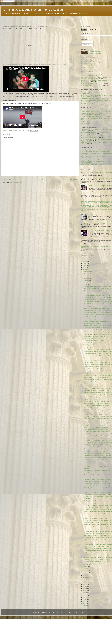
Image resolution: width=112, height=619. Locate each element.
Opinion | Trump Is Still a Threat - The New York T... (97, 483)
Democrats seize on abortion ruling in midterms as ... (97, 336)
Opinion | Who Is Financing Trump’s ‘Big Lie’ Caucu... (97, 451)
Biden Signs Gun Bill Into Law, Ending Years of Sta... (97, 345)
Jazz (61, 13)
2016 (84, 586)
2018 (84, 582)
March (86, 568)
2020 (84, 577)
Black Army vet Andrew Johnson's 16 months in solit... (98, 481)
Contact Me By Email (59, 21)
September (87, 278)
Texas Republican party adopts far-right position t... (97, 414)
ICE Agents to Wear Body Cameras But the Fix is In (94, 98)
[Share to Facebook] (35, 131)
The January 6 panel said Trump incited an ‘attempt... (98, 492)
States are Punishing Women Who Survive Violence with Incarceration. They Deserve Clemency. (95, 101)
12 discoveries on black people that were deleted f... (97, 405)
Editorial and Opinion (37, 13)
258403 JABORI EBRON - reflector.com (91, 84)
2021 (84, 575)
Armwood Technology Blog (88, 64)
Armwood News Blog (86, 60)
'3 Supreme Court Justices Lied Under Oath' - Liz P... (97, 340)
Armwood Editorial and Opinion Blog (90, 62)
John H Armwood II (95, 51)
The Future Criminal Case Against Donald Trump (96, 459)
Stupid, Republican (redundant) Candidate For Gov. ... (98, 488)
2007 (84, 601)
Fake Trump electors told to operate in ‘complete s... (97, 535)
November (87, 273)
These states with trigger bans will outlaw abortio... (97, 360)
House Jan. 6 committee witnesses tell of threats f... (97, 386)
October (86, 276)
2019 (84, 580)
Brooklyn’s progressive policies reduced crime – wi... (97, 373)
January (86, 572)
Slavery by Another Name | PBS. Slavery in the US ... (97, 425)
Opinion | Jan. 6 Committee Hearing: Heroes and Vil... (98, 509)
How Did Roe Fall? (89, 347)
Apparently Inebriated (89, 468)
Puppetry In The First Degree (91, 399)
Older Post (73, 179)
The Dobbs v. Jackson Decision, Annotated (95, 366)
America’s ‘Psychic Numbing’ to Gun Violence (95, 518)
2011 (84, 597)
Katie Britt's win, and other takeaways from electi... (97, 384)
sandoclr (73, 612)
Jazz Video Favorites (86, 67)
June (85, 284)
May (85, 564)
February (86, 570)
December (87, 271)
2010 (84, 599)
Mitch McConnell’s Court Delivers (92, 323)
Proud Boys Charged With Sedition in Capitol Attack (97, 542)
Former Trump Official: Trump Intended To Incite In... (97, 479)
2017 (84, 584)
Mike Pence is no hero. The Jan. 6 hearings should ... (98, 436)
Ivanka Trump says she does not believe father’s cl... (97, 516)
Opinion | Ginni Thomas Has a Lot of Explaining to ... (97, 431)
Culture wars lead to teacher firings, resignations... (97, 438)
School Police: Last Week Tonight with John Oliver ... (97, 546)
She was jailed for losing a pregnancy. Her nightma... (97, 555)
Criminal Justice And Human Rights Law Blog (33, 9)
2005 (84, 605)
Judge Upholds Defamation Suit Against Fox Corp (97, 349)
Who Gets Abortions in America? (92, 338)
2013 (84, 592)
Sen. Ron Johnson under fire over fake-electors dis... (97, 377)
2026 (84, 261)
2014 (84, 590)
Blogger (84, 612)
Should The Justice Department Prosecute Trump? (97, 327)
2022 (84, 269)
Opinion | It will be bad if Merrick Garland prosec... (97, 368)
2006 (84, 603)
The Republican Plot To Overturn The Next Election (97, 552)
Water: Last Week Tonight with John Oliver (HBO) (97, 334)
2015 (84, 588)
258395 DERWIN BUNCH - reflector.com (91, 85)
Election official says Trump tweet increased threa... (97, 470)
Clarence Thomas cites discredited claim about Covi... (98, 286)
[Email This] (31, 131)
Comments (86, 44)
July (85, 282)
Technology (84, 13)
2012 (84, 595)
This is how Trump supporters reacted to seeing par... (98, 332)
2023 (84, 267)
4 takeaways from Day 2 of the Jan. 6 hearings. (96, 466)
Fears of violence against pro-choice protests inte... (97, 321)
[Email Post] (28, 130)
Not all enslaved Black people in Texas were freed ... (97, 427)
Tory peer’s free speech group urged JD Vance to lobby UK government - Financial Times (96, 136)
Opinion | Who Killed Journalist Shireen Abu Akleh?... (97, 561)
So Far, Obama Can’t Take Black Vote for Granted (94, 194)
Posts (84, 41)
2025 (84, 263)
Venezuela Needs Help (90, 490)
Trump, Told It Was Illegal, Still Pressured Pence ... (97, 444)
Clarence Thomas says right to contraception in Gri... (97, 362)
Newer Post (7, 179)
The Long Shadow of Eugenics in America (95, 501)
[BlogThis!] (32, 131)
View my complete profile (95, 53)
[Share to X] (34, 131)
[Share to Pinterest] (37, 131)
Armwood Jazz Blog (86, 65)
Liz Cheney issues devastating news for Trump (96, 462)
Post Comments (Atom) (16, 182)
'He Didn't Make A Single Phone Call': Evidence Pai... (97, 503)
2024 (84, 265)
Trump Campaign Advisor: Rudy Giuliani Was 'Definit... (98, 477)
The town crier (87, 498)
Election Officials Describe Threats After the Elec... (97, 390)
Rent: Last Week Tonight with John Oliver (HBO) (96, 412)
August (86, 280)
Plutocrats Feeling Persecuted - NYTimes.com (93, 223)
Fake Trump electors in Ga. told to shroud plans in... (97, 539)
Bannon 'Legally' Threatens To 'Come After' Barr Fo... (98, 464)
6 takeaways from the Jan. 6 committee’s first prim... (97, 514)
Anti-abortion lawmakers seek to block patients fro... (97, 293)
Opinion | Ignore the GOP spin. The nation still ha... (97, 533)
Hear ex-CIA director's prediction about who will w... (97, 420)
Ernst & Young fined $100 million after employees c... (97, 316)
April (85, 566)
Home (40, 179)
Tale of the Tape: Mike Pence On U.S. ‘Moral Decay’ (97, 329)
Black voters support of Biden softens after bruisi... (97, 559)
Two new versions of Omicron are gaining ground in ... (98, 522)
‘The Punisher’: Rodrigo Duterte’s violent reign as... (97, 319)
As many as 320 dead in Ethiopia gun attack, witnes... (98, 407)
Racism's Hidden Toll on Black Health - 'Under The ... (97, 403)
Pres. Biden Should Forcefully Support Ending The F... (98, 303)
